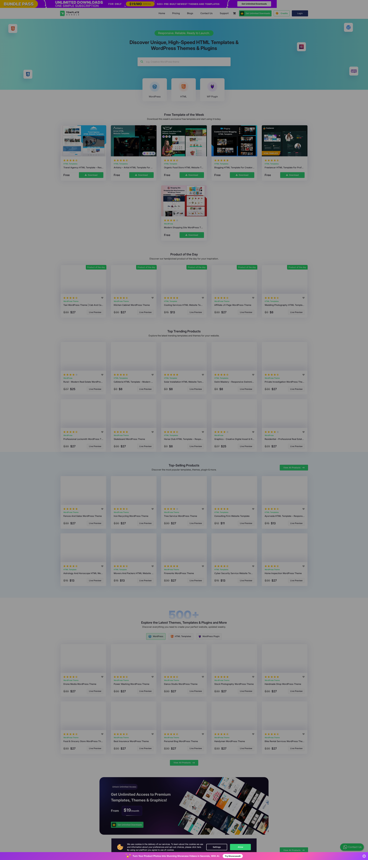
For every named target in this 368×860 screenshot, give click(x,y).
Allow (240, 847)
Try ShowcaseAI (233, 856)
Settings (217, 847)
